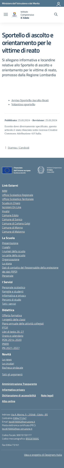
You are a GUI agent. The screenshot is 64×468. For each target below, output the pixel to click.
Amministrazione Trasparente (19, 384)
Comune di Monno (12, 227)
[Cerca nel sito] (56, 15)
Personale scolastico (13, 287)
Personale (7, 276)
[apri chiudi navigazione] (6, 15)
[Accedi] (58, 3)
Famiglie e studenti (12, 291)
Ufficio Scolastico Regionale (17, 195)
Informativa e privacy (14, 295)
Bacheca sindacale (12, 368)
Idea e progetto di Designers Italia (43, 455)
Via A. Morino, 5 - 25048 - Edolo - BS (29, 414)
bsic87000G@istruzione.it (22, 421)
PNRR (5, 344)
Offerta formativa (12, 315)
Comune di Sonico (12, 219)
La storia (7, 263)
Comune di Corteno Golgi (16, 223)
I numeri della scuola (13, 251)
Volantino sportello (23, 104)
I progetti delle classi (13, 319)
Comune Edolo (10, 215)
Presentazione (10, 243)
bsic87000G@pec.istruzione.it (17, 429)
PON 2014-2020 (12, 340)
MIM (4, 191)
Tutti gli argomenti (12, 374)
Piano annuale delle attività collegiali (23, 323)
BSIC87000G (32, 438)
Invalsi (5, 211)
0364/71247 (19, 418)
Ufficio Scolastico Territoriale (18, 199)
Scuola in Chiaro (11, 203)
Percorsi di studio (11, 300)
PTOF (5, 328)
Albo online (8, 401)
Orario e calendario (12, 336)
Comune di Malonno (13, 232)
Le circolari (8, 363)
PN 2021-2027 (11, 348)
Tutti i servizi (9, 304)
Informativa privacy (13, 390)
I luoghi (6, 247)
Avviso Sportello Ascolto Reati (30, 100)
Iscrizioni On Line (11, 207)
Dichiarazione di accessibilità (19, 395)
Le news (7, 359)
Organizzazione (10, 259)
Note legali (47, 395)
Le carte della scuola (13, 255)
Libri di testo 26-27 (13, 332)
